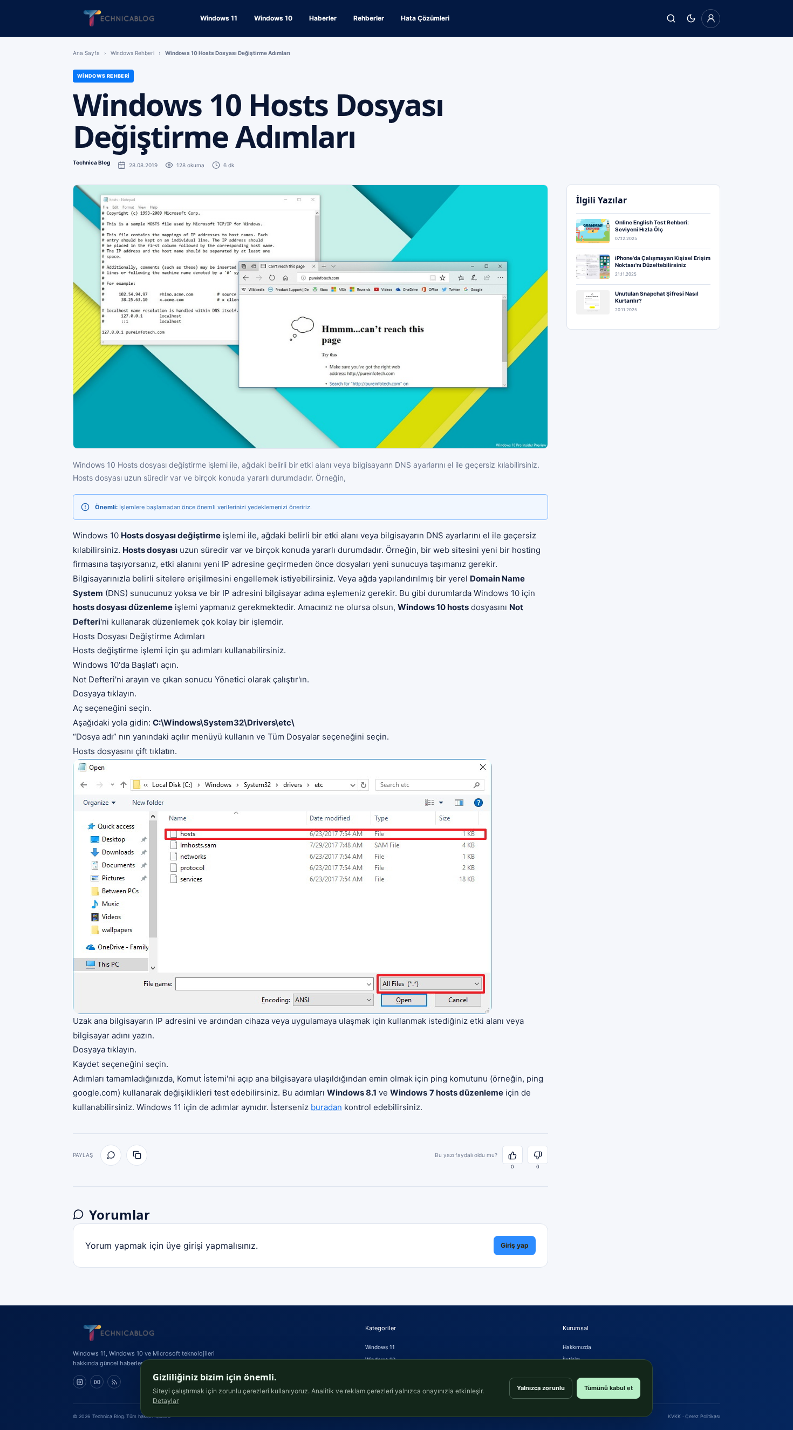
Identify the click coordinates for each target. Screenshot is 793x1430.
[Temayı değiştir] (690, 18)
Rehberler (368, 18)
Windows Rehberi (132, 53)
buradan (326, 1107)
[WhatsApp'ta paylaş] (110, 1155)
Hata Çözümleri (425, 18)
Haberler (323, 18)
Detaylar (166, 1401)
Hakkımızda (577, 1347)
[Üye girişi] (710, 18)
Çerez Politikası (702, 1416)
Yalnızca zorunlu (541, 1388)
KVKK (674, 1416)
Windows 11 (218, 18)
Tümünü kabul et (608, 1388)
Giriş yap (515, 1245)
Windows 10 (273, 18)
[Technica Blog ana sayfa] (119, 18)
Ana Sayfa (86, 53)
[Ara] (670, 18)
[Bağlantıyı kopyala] (136, 1155)
